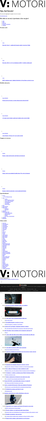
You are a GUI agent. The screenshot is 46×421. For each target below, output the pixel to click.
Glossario (4, 210)
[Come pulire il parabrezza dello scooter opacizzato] (24, 341)
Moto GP (6, 209)
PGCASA (20, 286)
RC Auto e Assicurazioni (9, 216)
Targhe (3, 249)
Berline (3, 232)
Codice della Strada (8, 213)
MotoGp (4, 259)
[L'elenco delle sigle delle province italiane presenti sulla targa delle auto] (24, 332)
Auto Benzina (5, 226)
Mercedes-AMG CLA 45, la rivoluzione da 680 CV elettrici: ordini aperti (17, 62)
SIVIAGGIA (35, 286)
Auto (3, 21)
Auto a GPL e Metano (9, 201)
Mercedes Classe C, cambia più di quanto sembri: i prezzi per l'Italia (16, 45)
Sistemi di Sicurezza (6, 252)
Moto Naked (4, 237)
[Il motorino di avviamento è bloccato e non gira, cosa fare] (24, 358)
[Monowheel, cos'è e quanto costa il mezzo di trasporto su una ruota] (24, 400)
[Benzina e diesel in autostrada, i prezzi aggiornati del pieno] (24, 181)
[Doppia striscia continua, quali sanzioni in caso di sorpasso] (24, 416)
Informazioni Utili (5, 211)
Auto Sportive (5, 234)
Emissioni (4, 267)
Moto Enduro (4, 236)
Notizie (3, 153)
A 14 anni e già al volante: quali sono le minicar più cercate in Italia (15, 118)
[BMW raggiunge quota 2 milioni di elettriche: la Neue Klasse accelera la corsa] (24, 71)
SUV (3, 230)
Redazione (4, 218)
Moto (3, 22)
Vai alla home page (3, 15)
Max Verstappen (5, 265)
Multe (3, 255)
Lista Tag (4, 223)
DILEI (32, 286)
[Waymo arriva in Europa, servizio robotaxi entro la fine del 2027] (24, 91)
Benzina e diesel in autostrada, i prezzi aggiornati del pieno (14, 190)
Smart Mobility (5, 98)
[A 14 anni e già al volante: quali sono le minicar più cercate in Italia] (24, 108)
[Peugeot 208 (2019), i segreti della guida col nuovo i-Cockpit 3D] (24, 378)
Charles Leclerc (5, 264)
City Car (4, 231)
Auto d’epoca (7, 204)
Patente (6, 215)
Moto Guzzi (4, 241)
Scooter (3, 239)
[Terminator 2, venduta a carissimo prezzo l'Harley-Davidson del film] (24, 370)
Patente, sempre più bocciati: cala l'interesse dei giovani (13, 155)
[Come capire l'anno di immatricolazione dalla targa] (24, 312)
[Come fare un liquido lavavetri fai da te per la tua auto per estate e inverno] (24, 349)
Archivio (16, 279)
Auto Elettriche (8, 202)
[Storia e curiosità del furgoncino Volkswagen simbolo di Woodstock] (24, 383)
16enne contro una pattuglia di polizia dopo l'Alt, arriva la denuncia (16, 173)
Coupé (3, 233)
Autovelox (4, 247)
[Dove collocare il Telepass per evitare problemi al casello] (24, 366)
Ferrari (3, 260)
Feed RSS (13, 279)
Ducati (3, 261)
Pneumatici (4, 245)
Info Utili (4, 23)
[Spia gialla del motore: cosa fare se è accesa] (24, 320)
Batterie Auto (4, 266)
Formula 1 (7, 208)
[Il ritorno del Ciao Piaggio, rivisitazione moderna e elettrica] (24, 324)
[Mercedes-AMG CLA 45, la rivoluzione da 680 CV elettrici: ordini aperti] (24, 53)
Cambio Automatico (6, 268)
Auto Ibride (7, 203)
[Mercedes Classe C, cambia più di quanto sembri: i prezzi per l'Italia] (24, 35)
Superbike (4, 240)
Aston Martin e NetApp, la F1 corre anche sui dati (12, 135)
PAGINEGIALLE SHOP (15, 286)
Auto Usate (4, 228)
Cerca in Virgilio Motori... (4, 278)
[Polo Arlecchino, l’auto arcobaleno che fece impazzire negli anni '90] (24, 328)
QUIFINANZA (39, 286)
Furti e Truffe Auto (6, 256)
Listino (6, 198)
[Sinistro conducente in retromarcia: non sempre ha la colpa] (24, 374)
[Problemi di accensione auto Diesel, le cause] (24, 387)
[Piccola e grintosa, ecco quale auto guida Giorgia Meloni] (24, 408)
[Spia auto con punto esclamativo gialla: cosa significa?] (24, 299)
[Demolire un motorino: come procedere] (24, 412)
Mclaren (4, 263)
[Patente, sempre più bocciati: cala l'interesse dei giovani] (24, 146)
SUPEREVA (23, 287)
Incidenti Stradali (5, 257)
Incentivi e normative (6, 24)
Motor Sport (4, 207)
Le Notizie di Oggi (8, 196)
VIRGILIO (5, 286)
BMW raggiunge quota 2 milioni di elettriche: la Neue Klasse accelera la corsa (18, 80)
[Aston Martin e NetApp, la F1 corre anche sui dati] (24, 126)
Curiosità (4, 25)
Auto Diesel (4, 227)
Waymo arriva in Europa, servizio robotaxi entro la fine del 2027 (15, 100)
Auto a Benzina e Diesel (9, 200)
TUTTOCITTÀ (29, 286)
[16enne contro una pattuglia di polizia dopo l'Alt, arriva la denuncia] (24, 164)
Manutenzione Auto (6, 243)
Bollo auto (4, 246)
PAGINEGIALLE (9, 286)
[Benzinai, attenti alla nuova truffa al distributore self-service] (24, 391)
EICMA (4, 242)
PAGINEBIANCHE (24, 286)
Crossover (4, 229)
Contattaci (9, 279)
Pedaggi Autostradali (6, 253)
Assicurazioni (5, 251)
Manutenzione (7, 214)
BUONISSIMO (43, 286)
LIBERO (2, 286)
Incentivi (4, 254)
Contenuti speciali (3, 279)
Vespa (3, 238)
